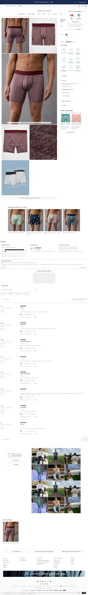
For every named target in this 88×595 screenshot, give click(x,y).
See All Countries (75, 21)
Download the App (40, 563)
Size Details (67, 92)
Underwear (55, 14)
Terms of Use (79, 26)
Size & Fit (64, 80)
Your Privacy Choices (31, 593)
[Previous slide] (14, 2)
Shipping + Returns (66, 101)
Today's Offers (22, 14)
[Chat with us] (63, 96)
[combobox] (80, 299)
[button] (71, 17)
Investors (72, 560)
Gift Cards (56, 567)
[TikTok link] (45, 581)
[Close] (84, 10)
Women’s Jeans (57, 560)
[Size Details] (63, 92)
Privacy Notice (7, 593)
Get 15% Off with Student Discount (43, 560)
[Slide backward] (82, 119)
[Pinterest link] (42, 581)
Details (54, 2)
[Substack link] (50, 581)
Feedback (5, 567)
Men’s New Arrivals (57, 562)
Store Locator (39, 558)
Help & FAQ (5, 565)
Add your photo (16, 460)
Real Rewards (22, 558)
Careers (72, 562)
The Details (64, 76)
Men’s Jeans (56, 563)
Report (35, 316)
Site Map (72, 563)
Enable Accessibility (82, 2)
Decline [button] (78, 593)
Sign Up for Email (23, 560)
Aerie (61, 14)
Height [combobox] (10, 293)
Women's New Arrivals (58, 558)
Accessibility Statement (15, 586)
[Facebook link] (37, 581)
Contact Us (5, 563)
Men (44, 14)
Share (65, 105)
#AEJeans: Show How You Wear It (43, 562)
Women (39, 14)
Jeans (49, 14)
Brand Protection (74, 586)
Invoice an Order (6, 562)
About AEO (73, 558)
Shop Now (51, 2)
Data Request (48, 586)
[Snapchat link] (47, 581)
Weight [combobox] (18, 293)
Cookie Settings (23, 593)
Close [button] (84, 593)
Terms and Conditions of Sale (39, 586)
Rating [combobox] (3, 293)
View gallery (16, 464)
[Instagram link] (40, 581)
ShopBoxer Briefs (71, 132)
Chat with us (67, 95)
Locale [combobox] (26, 293)
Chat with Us (17, 551)
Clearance (56, 565)
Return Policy (5, 560)
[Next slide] (73, 2)
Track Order (5, 558)
